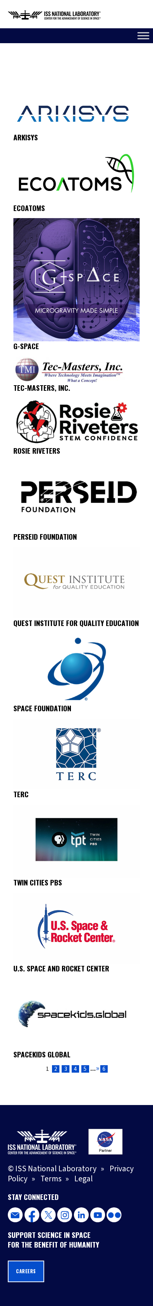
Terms (51, 1179)
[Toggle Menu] (143, 35)
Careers (26, 1271)
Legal (83, 1179)
